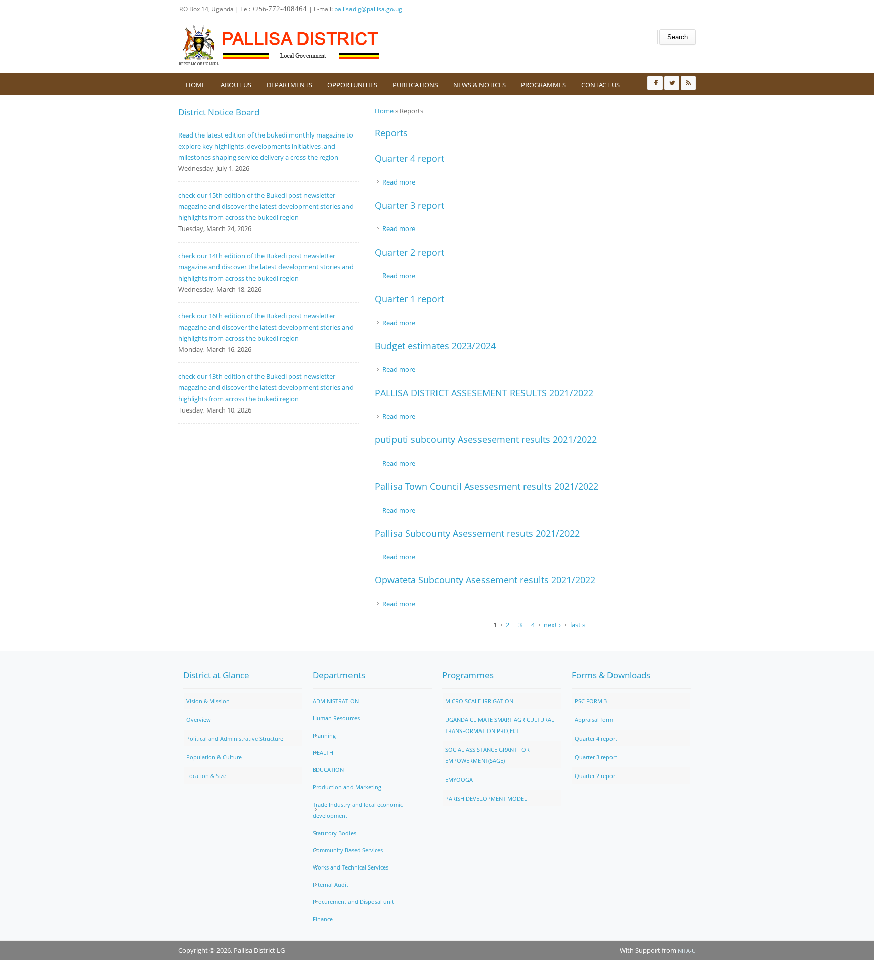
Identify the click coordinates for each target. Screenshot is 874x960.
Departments (289, 84)
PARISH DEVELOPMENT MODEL (486, 798)
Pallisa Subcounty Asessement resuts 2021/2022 (477, 533)
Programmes (543, 84)
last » (577, 624)
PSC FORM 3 (591, 701)
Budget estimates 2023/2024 (435, 346)
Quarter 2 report (409, 252)
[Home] (279, 45)
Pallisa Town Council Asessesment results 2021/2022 (486, 486)
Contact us (600, 84)
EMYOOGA (459, 779)
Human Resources (336, 718)
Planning (324, 735)
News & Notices (479, 84)
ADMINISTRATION (336, 701)
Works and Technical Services (350, 867)
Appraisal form (594, 719)
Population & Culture (214, 757)
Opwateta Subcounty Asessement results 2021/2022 (485, 580)
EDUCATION (328, 769)
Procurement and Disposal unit (353, 901)
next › (552, 624)
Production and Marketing (347, 787)
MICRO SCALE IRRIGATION (479, 701)
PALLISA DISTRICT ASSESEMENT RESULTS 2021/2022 (484, 393)
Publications (415, 84)
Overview (198, 719)
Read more (398, 182)
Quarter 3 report (409, 205)
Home (195, 84)
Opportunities (352, 84)
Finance (323, 919)
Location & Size (206, 776)
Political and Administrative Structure (234, 738)
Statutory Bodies (334, 833)
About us (236, 84)
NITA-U (687, 950)
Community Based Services (348, 850)
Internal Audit (330, 884)
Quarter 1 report (409, 299)
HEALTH (323, 752)
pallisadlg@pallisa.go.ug (368, 9)
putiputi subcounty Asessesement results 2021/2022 (486, 439)
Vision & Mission (208, 701)
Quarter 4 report (409, 158)
